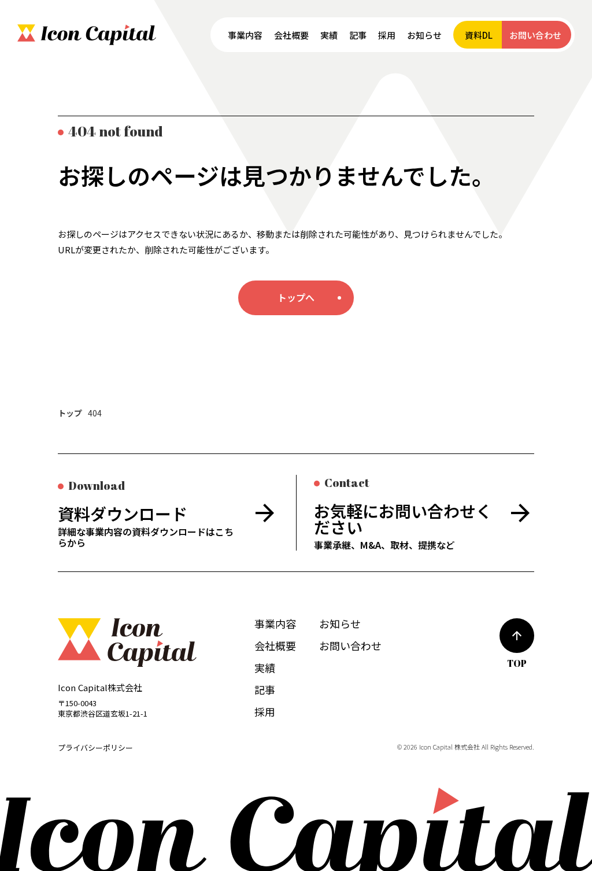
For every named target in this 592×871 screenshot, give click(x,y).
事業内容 (275, 623)
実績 (264, 667)
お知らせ (340, 623)
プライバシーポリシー (95, 747)
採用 (264, 711)
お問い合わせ (350, 645)
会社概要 (275, 645)
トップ (70, 413)
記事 (264, 689)
